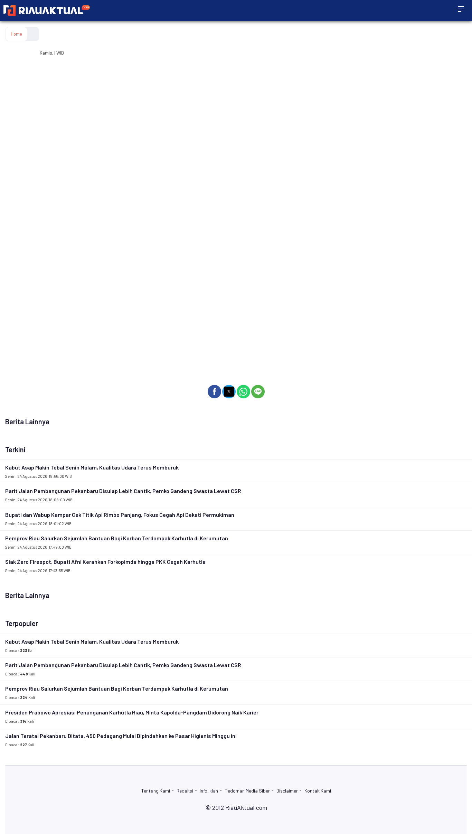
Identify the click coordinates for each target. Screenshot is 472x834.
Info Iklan (209, 791)
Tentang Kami (155, 791)
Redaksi (185, 791)
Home (16, 34)
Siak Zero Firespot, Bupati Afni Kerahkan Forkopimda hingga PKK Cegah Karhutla (105, 561)
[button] (214, 392)
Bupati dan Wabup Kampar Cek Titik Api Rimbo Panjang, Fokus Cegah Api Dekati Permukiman (119, 514)
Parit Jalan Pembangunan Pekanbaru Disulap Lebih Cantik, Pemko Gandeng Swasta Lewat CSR (123, 490)
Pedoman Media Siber (247, 791)
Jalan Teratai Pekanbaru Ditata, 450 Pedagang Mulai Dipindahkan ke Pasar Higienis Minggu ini (121, 735)
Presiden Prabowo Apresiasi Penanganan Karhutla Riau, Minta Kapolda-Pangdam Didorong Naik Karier (131, 712)
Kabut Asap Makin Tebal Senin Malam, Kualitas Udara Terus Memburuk (92, 467)
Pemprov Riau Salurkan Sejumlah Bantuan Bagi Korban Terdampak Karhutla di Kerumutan (116, 538)
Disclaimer (287, 791)
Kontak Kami (317, 791)
